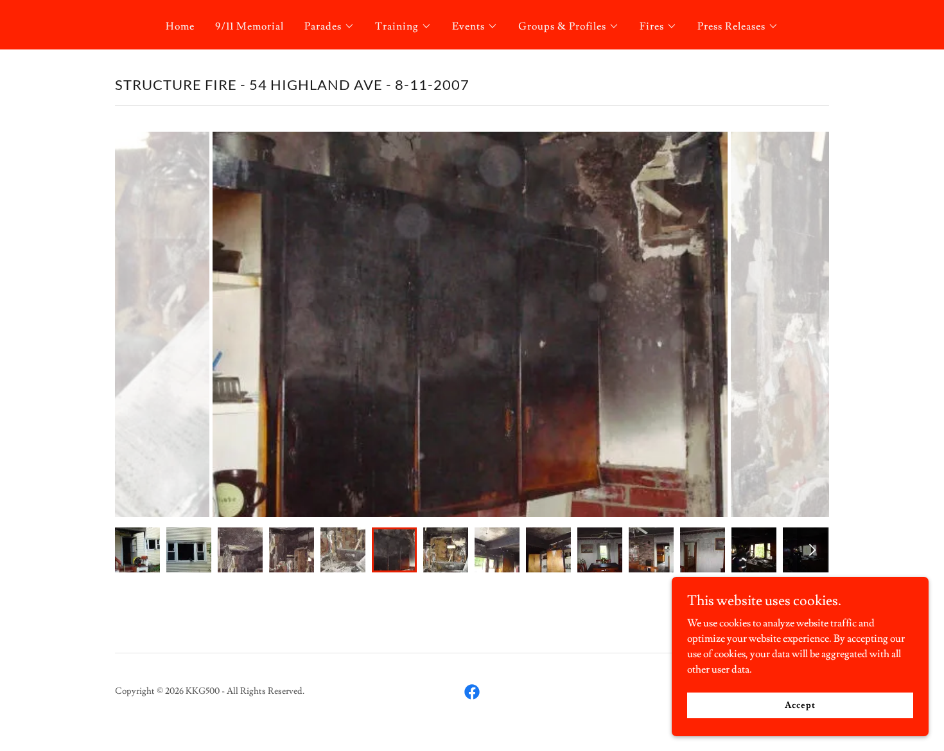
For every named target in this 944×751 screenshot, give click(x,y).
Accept (800, 705)
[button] (329, 26)
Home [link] (180, 26)
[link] (472, 692)
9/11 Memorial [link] (249, 26)
